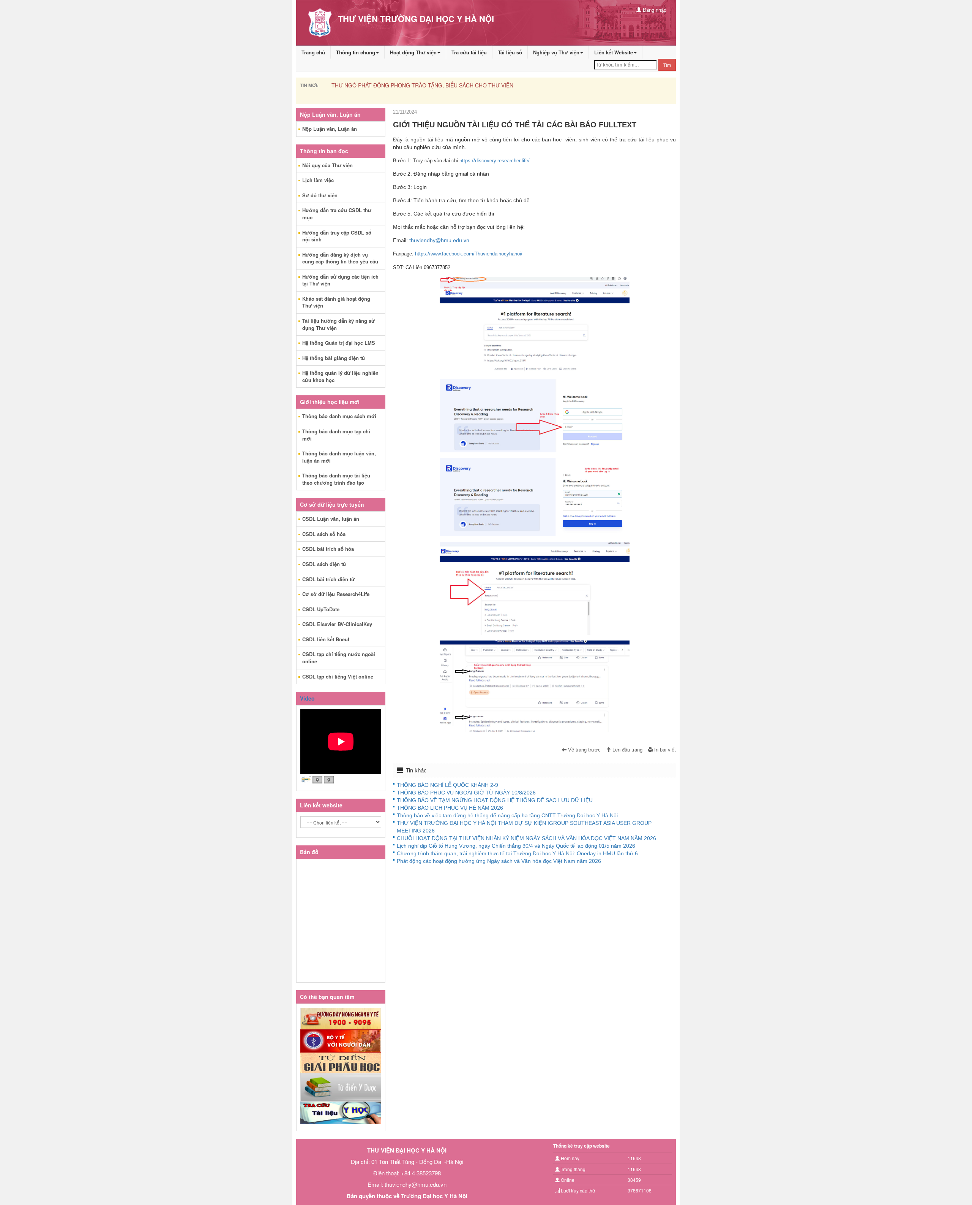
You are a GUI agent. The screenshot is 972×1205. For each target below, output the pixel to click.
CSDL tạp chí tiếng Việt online (337, 676)
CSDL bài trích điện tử (328, 579)
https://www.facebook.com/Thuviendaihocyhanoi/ (468, 254)
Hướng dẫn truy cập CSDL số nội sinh (336, 236)
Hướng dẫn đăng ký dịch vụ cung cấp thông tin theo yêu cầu (340, 258)
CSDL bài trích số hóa (328, 548)
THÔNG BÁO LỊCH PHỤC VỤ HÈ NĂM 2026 (450, 808)
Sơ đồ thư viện (320, 195)
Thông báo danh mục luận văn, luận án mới (339, 457)
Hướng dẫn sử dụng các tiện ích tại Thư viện (340, 280)
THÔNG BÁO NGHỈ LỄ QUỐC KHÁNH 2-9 (447, 785)
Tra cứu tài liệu (469, 52)
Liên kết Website (613, 52)
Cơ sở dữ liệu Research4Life (335, 594)
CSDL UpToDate (320, 609)
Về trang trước (583, 750)
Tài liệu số (510, 52)
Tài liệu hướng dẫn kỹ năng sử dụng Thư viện (338, 324)
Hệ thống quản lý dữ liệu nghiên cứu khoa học (340, 376)
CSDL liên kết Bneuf (325, 639)
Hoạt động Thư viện (413, 52)
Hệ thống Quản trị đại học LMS (338, 342)
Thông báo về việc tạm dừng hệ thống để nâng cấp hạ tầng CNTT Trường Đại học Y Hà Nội (507, 815)
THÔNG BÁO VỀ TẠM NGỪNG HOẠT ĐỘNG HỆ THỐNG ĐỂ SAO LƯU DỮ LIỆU (495, 800)
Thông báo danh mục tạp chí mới (336, 435)
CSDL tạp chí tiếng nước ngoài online (338, 657)
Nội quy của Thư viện (327, 165)
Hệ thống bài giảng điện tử (333, 358)
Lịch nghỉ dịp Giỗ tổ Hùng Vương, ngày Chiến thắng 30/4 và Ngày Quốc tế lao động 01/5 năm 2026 (516, 846)
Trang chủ (313, 52)
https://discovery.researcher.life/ (494, 160)
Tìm (667, 65)
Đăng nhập (653, 9)
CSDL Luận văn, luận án (330, 518)
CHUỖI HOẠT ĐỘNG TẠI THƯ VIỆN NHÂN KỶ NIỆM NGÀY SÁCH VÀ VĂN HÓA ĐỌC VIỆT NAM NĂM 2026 (526, 838)
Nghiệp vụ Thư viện (556, 52)
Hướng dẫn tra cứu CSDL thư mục (336, 213)
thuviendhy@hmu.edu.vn (439, 240)
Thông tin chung (355, 52)
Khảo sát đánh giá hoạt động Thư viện (336, 302)
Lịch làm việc (318, 180)
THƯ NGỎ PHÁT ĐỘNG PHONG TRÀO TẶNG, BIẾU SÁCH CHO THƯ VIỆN (422, 85)
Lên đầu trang (626, 750)
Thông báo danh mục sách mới (339, 416)
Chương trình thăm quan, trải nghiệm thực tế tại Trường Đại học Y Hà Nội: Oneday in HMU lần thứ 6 (517, 853)
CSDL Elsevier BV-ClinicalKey (337, 624)
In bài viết (664, 750)
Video (307, 698)
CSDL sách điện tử (324, 564)
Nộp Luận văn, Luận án (329, 128)
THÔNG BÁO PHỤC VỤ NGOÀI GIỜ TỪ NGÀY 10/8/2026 (466, 793)
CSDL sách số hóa (324, 533)
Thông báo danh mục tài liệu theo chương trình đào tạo (336, 479)
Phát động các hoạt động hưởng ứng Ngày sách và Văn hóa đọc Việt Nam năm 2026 (499, 861)
